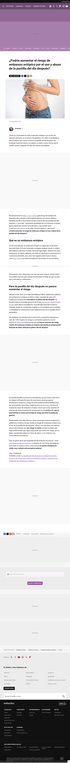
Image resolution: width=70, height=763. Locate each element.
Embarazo (26, 534)
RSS (26, 656)
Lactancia (51, 673)
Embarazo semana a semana (48, 650)
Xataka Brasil (7, 749)
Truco (47, 48)
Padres (28, 684)
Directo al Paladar (46, 712)
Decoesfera (7, 733)
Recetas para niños (10, 680)
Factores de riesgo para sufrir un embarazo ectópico (28, 458)
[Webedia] (65, 1)
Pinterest (50, 6)
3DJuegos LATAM (21, 747)
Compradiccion (8, 735)
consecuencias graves (17, 228)
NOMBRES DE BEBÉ (39, 6)
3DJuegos (19, 712)
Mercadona (55, 48)
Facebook (53, 6)
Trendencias (7, 730)
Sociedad (7, 684)
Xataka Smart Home (9, 720)
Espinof (31, 715)
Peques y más (52, 684)
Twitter (57, 6)
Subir (61, 703)
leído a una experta (29, 216)
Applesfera (7, 717)
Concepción (35, 534)
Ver (36, 583)
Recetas (8, 48)
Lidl (43, 48)
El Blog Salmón (20, 730)
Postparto (29, 676)
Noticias (6, 673)
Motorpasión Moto (59, 715)
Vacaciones (28, 48)
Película (15, 48)
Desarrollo (51, 676)
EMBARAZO (19, 6)
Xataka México (8, 747)
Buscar (63, 696)
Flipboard (60, 6)
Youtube (67, 6)
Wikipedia (20, 322)
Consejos (62, 48)
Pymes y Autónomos (22, 733)
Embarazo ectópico (48, 534)
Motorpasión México (59, 747)
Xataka (6, 712)
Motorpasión (57, 712)
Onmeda (46, 405)
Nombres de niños (21, 650)
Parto (5, 676)
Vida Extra (19, 715)
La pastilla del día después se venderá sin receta (39, 456)
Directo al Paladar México (46, 747)
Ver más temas (9, 688)
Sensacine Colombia (34, 749)
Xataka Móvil (7, 715)
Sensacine (32, 712)
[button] (18, 128)
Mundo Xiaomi (7, 723)
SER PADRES (10, 6)
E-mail (31, 76)
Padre (20, 48)
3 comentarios (15, 76)
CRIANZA (28, 6)
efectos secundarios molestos (20, 443)
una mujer (17, 258)
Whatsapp (36, 48)
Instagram (63, 6)
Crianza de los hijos (32, 680)
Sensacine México (34, 747)
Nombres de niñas (33, 650)
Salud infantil (30, 673)
